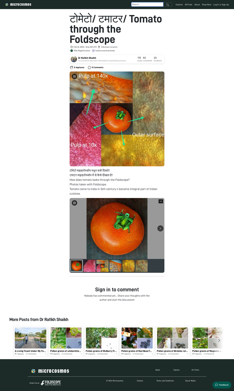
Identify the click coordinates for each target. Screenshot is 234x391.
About (197, 4)
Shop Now (206, 4)
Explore (179, 4)
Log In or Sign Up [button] (221, 4)
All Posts (188, 4)
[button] (30, 341)
